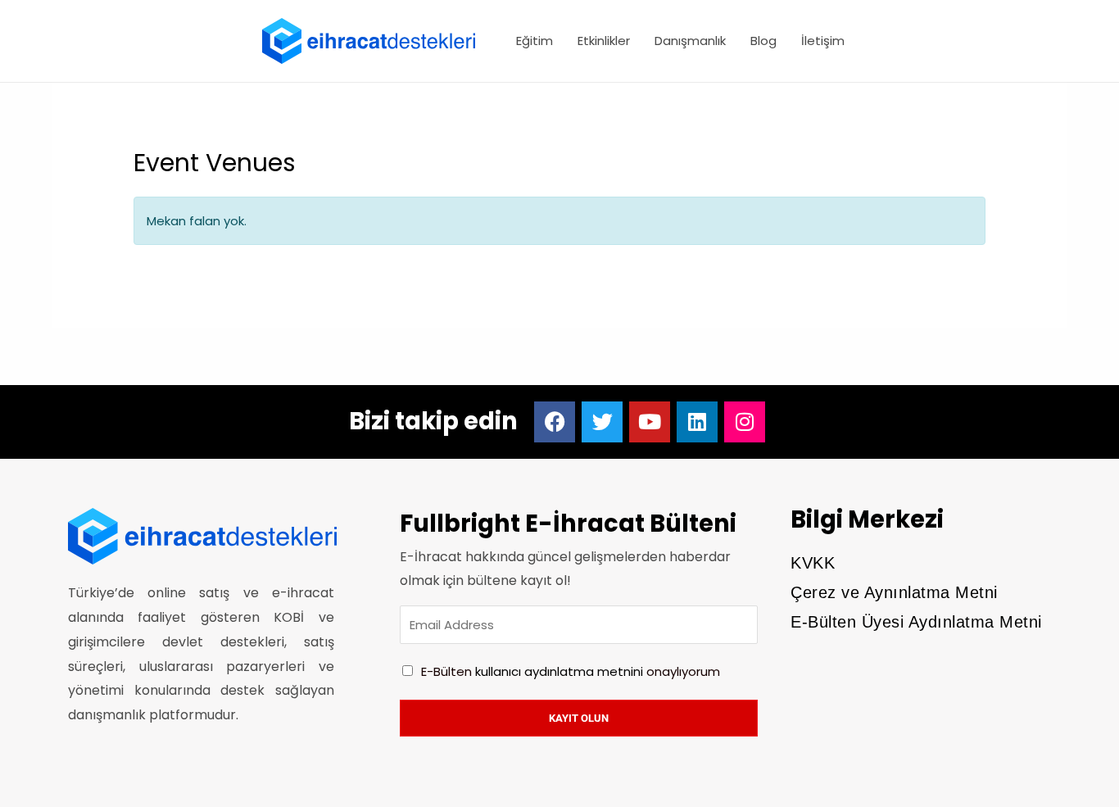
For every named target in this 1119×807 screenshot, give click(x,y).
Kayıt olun (579, 718)
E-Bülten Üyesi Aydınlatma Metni (916, 622)
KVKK (813, 563)
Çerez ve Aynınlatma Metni (894, 592)
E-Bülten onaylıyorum (570, 671)
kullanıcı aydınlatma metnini (559, 671)
